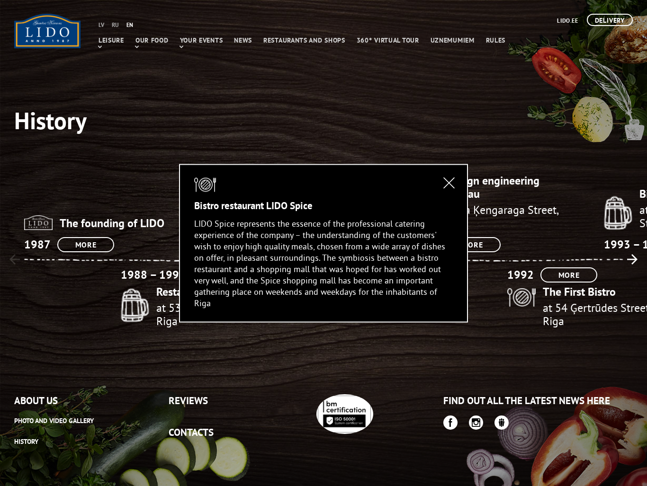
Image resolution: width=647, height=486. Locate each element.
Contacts (191, 432)
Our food (152, 40)
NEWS (243, 40)
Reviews (188, 400)
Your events (201, 40)
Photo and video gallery (54, 420)
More (86, 244)
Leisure (111, 40)
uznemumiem (453, 40)
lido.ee (567, 20)
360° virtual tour (388, 40)
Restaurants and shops (304, 40)
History (26, 441)
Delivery (610, 20)
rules (496, 40)
